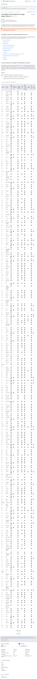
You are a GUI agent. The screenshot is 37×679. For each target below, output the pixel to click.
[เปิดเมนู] (2, 1)
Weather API (5, 59)
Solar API (4, 57)
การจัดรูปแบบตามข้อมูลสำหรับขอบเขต (9, 45)
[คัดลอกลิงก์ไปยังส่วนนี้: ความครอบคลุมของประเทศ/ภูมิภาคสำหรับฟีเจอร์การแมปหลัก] (31, 62)
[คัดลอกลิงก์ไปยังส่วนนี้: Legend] (5, 72)
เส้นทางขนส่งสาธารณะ (20, 66)
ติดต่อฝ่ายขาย (27, 652)
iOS (13, 652)
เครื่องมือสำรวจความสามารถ (5, 652)
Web (13, 654)
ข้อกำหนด (2, 674)
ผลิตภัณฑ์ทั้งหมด (3, 670)
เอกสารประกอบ (4, 4)
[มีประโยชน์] (33, 12)
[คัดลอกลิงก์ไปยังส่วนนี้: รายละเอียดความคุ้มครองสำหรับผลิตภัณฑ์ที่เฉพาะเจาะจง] (29, 34)
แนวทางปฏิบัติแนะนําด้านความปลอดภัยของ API (6, 656)
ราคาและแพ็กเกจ (27, 651)
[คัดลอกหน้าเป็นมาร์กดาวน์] (15, 16)
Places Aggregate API (7, 50)
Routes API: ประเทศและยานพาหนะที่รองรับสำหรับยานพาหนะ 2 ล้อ (13, 53)
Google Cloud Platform (4, 667)
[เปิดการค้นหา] (24, 1)
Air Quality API (5, 43)
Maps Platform (12, 1)
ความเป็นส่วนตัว (7, 674)
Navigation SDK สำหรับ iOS (7, 48)
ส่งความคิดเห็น (33, 14)
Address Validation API (7, 40)
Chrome (2, 664)
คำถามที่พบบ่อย (3, 651)
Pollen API (5, 52)
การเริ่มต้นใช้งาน (3, 654)
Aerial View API (5, 41)
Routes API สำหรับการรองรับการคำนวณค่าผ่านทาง (11, 55)
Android (14, 651)
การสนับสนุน (26, 654)
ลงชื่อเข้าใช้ (34, 1)
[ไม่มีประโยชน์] (35, 12)
